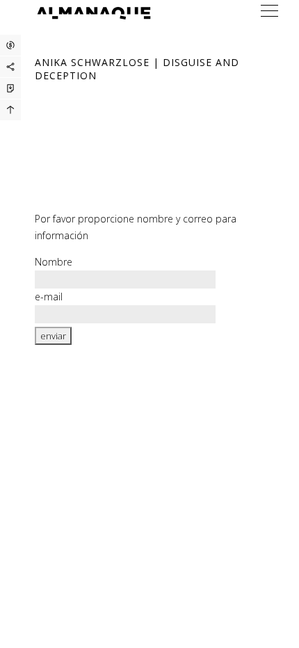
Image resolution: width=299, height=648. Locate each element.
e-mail (49, 296)
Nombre (53, 261)
